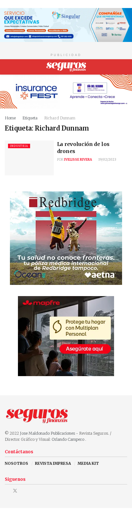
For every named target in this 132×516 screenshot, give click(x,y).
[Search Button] (124, 67)
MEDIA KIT (88, 463)
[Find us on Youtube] (23, 491)
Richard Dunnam (59, 118)
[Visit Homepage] (66, 67)
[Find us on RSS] (31, 491)
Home (10, 118)
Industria (19, 146)
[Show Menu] (7, 67)
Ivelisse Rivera (78, 159)
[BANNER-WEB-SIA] (66, 24)
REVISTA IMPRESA (53, 463)
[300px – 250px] (66, 238)
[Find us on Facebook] (6, 491)
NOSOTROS (16, 463)
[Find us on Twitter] (15, 491)
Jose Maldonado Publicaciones (47, 433)
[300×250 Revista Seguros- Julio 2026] (66, 336)
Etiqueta (29, 118)
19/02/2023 (107, 159)
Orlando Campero (68, 439)
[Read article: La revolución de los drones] (29, 158)
